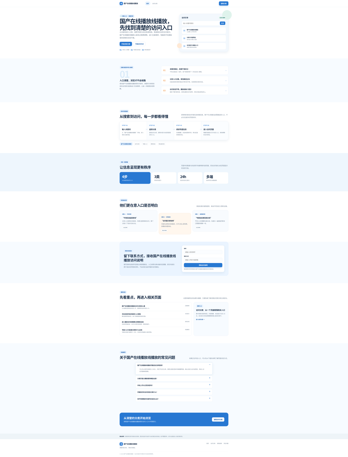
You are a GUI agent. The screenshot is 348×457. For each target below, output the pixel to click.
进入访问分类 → (200, 319)
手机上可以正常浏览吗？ (145, 385)
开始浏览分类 (125, 44)
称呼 (185, 248)
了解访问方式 (139, 44)
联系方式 (186, 256)
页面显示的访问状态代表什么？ (147, 392)
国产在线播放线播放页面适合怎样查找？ (150, 365)
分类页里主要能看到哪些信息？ (147, 378)
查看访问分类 (218, 419)
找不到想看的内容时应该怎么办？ (148, 399)
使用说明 (219, 443)
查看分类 (224, 3)
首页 (147, 3)
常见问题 (226, 443)
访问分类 (154, 3)
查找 (222, 23)
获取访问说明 (203, 265)
